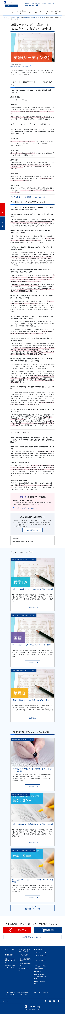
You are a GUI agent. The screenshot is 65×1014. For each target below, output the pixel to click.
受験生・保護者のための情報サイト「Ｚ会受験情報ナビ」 (40, 966)
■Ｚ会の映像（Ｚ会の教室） (24, 969)
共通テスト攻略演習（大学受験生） (25, 955)
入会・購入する (19, 930)
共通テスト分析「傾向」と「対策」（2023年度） (20, 66)
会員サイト (51, 3)
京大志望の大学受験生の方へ (25, 964)
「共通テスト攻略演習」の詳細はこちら (26, 508)
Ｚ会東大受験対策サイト (40, 956)
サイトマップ (23, 994)
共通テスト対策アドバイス (44, 12)
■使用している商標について (39, 982)
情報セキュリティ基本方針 (41, 992)
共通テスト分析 (32, 12)
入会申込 (2, 210)
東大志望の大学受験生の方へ (25, 959)
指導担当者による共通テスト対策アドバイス (10, 967)
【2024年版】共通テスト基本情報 (10, 955)
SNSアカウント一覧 (40, 952)
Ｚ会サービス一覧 (30, 5)
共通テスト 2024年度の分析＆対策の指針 (10, 960)
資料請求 (50, 930)
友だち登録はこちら (32, 530)
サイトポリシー (10, 994)
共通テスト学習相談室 (56, 12)
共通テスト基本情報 (20, 12)
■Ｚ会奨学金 (37, 971)
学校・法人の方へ (35, 3)
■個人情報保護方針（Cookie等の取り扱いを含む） (40, 976)
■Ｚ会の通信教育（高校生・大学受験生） (24, 950)
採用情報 (44, 3)
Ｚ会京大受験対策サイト (40, 961)
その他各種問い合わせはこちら (31, 937)
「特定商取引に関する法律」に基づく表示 (17, 992)
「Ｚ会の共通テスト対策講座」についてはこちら (28, 197)
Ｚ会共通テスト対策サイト (11, 6)
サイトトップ (9, 12)
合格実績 (27, 3)
